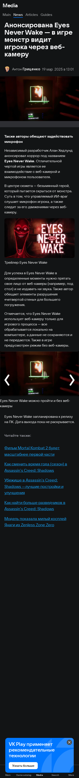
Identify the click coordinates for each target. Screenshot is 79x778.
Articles (31, 14)
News (18, 14)
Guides (46, 14)
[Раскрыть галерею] (39, 373)
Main (7, 14)
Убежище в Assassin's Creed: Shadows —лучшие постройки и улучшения (33, 486)
